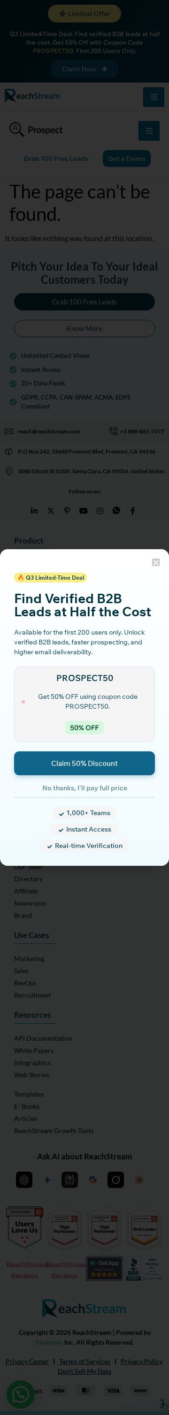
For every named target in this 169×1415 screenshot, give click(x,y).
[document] (84, 707)
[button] (156, 562)
